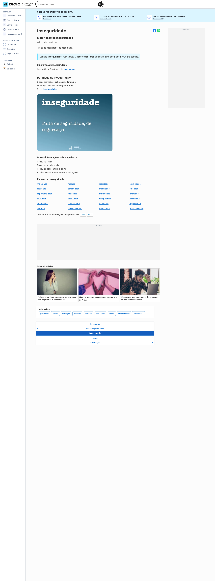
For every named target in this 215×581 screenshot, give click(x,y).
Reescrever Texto (85, 56)
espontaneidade (44, 193)
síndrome (77, 314)
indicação (66, 314)
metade (71, 184)
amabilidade (104, 208)
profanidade (104, 193)
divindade (134, 193)
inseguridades (50, 89)
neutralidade (74, 203)
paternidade (73, 188)
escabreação (138, 314)
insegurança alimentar (95, 329)
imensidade (104, 188)
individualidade (75, 208)
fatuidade (41, 188)
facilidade (72, 193)
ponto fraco (100, 314)
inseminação (95, 342)
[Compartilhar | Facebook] (154, 30)
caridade (41, 208)
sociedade (103, 203)
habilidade (103, 184)
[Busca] (100, 4)
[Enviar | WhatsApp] (158, 30)
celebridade (135, 184)
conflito (55, 314)
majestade (42, 184)
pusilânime (44, 314)
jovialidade (135, 198)
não (90, 215)
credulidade (42, 203)
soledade (134, 188)
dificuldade (73, 198)
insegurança (70, 69)
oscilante (88, 314)
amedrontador (124, 314)
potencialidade (136, 208)
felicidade (41, 198)
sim (83, 215)
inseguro (95, 338)
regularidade (135, 203)
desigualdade (105, 198)
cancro (111, 314)
